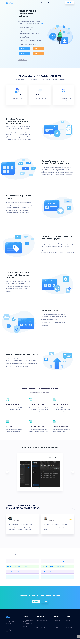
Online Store (69, 2)
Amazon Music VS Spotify (12, 577)
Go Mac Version (22, 59)
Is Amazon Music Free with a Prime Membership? (53, 561)
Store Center (57, 622)
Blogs (49, 2)
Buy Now (39, 48)
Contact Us (68, 622)
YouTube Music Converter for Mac (26, 630)
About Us (67, 620)
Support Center (69, 625)
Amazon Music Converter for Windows (27, 621)
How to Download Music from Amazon (51, 571)
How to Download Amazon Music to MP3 (16, 561)
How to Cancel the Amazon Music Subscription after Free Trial (56, 577)
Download (43, 2)
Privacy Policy (68, 627)
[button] (38, 487)
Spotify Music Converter (41, 620)
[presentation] (7, 471)
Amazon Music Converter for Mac (27, 624)
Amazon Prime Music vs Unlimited (14, 571)
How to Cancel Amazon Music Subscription (17, 566)
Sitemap (56, 627)
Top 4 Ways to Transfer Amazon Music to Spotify (53, 566)
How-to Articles (57, 625)
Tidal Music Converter (41, 625)
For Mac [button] (37, 2)
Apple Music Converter (41, 622)
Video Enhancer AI (40, 627)
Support (55, 2)
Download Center (58, 620)
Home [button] (22, 2)
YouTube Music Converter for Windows (27, 627)
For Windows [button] (29, 2)
